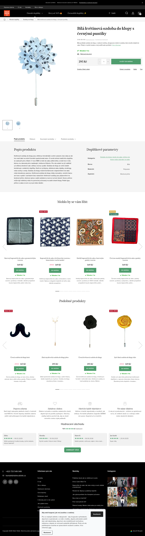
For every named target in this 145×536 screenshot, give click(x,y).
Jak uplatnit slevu (43, 503)
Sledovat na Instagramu (124, 510)
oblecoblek (10, 481)
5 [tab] (75, 389)
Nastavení (47, 532)
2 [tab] (62, 389)
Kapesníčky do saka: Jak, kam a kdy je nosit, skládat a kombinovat (88, 486)
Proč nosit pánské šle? (79, 502)
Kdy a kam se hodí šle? (79, 498)
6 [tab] (79, 389)
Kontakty (28, 7)
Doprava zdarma (9, 7)
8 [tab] (88, 389)
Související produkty (47, 139)
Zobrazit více (72, 450)
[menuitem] (35, 13)
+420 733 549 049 (14, 471)
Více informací (116, 45)
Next (140, 247)
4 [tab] (70, 389)
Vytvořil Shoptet (137, 531)
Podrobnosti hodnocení (101, 39)
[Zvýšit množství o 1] (108, 61)
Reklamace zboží (43, 496)
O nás (20, 7)
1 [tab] (57, 389)
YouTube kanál (16, 481)
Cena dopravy (42, 492)
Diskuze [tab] (32, 139)
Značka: (83, 69)
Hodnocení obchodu (72, 424)
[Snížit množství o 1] (99, 61)
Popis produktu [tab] (19, 139)
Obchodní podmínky (44, 507)
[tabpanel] (20, 249)
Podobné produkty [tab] (67, 139)
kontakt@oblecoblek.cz (16, 475)
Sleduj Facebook (5, 481)
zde (50, 527)
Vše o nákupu (39, 7)
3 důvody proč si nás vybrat (46, 500)
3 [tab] (66, 389)
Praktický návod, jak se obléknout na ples (85, 478)
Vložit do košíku (126, 61)
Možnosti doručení (86, 54)
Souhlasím (97, 514)
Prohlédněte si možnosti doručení (88, 2)
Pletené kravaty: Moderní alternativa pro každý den (87, 505)
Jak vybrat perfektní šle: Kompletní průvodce (86, 494)
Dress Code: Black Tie (79, 482)
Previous (5, 247)
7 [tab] (83, 389)
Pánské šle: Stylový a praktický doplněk (84, 491)
